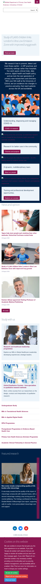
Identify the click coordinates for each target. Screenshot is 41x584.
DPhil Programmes (8, 423)
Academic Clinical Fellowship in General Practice (19, 443)
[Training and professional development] (20, 181)
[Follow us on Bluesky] (20, 528)
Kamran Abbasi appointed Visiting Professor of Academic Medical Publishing (18, 301)
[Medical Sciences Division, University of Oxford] (20, 533)
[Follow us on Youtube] (26, 528)
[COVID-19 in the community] (20, 104)
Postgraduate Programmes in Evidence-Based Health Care (18, 430)
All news (5, 311)
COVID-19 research (11, 128)
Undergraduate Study (9, 405)
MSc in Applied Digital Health (12, 417)
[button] (37, 2)
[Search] (36, 10)
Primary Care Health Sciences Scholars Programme (20, 437)
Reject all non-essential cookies (16, 576)
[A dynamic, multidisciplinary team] (20, 159)
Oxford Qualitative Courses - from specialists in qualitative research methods (20, 386)
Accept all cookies (12, 573)
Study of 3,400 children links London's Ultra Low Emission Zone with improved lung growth (19, 267)
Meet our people (10, 172)
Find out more (10, 580)
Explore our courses (11, 198)
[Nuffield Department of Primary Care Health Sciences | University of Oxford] (17, 3)
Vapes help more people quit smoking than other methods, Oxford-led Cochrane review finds (19, 234)
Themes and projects (12, 151)
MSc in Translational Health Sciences (15, 411)
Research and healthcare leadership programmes (17, 348)
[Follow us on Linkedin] (15, 528)
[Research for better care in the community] (20, 137)
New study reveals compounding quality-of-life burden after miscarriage (18, 487)
